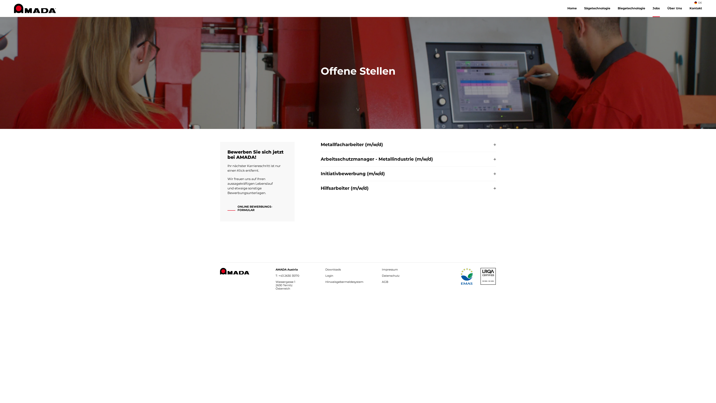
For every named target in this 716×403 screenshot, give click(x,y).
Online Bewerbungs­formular (255, 208)
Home (572, 8)
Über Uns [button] (674, 8)
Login (329, 275)
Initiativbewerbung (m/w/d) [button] (353, 173)
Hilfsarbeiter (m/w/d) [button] (345, 188)
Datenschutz (391, 275)
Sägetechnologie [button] (597, 8)
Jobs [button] (656, 8)
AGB (385, 282)
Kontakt (696, 8)
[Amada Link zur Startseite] (234, 271)
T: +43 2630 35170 (287, 275)
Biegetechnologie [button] (631, 8)
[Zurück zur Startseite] (35, 8)
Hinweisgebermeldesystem (344, 282)
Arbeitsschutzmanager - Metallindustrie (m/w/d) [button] (377, 159)
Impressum (390, 269)
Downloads (333, 269)
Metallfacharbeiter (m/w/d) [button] (352, 144)
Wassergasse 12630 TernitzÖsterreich (285, 285)
